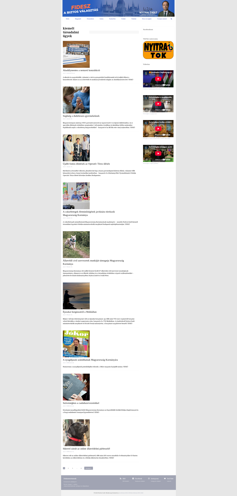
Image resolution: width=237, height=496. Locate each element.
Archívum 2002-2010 (125, 493)
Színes (101, 19)
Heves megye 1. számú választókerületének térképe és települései (76, 485)
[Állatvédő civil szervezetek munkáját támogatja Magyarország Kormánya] (101, 244)
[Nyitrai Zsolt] (118, 8)
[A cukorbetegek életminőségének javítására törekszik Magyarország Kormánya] (101, 195)
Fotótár (123, 19)
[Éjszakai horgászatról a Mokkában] (101, 295)
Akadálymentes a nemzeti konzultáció (81, 70)
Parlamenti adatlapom (70, 481)
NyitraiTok (112, 19)
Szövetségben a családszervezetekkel (81, 403)
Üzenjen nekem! (162, 19)
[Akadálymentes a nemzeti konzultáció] (101, 54)
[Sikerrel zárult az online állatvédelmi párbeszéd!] (101, 432)
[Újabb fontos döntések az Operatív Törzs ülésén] (101, 147)
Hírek (67, 19)
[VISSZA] (171, 19)
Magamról (78, 19)
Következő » (88, 468)
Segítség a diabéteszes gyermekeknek (81, 116)
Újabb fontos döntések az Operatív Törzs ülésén (86, 163)
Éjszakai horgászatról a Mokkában (80, 312)
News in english (146, 19)
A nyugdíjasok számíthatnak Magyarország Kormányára (90, 359)
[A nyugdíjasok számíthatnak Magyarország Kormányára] (101, 343)
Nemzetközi (90, 19)
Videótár (133, 19)
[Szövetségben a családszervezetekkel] (101, 387)
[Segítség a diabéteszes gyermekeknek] (101, 100)
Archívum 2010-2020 (137, 493)
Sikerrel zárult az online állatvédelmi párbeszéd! (86, 448)
